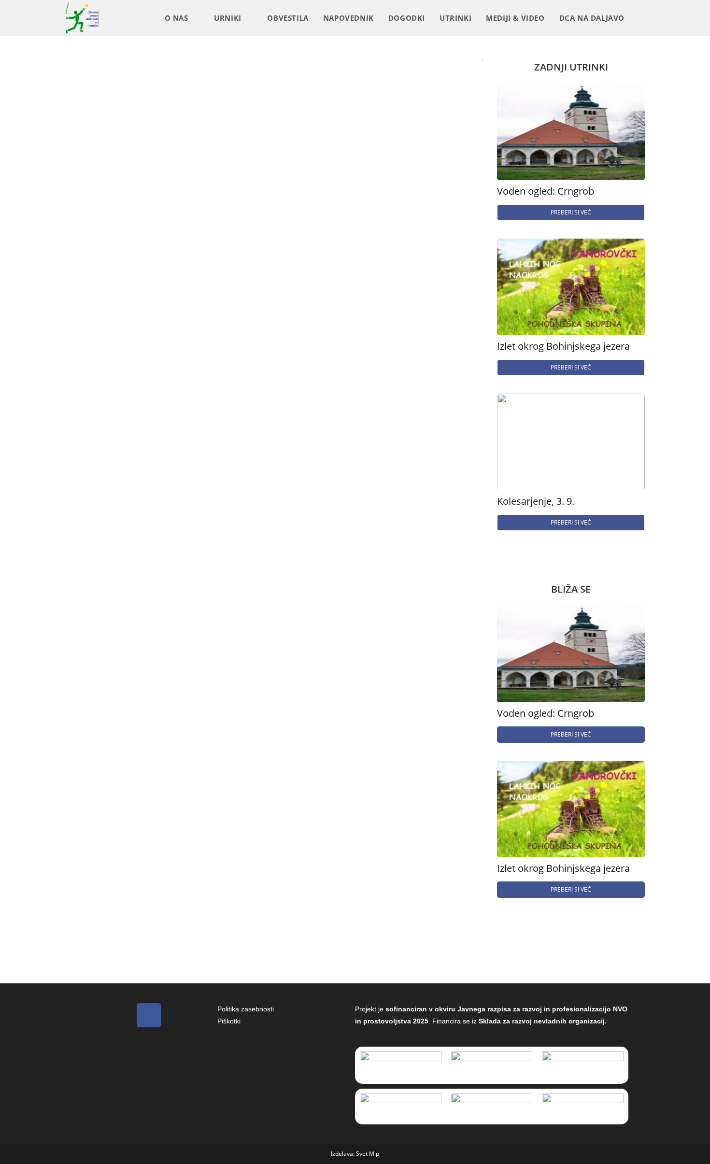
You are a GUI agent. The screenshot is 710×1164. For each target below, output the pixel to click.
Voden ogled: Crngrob (545, 191)
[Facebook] (149, 1015)
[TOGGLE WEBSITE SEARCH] (642, 18)
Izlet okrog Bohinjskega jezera (563, 346)
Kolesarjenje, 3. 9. (535, 501)
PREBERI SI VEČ (571, 212)
